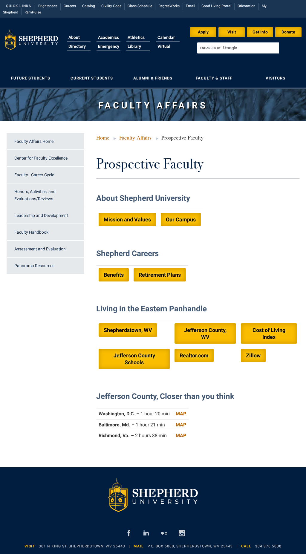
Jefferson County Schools (134, 358)
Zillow (253, 355)
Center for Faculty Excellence (41, 158)
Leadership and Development (41, 215)
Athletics (136, 37)
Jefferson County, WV (205, 333)
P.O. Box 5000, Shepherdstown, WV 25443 (190, 546)
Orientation (246, 6)
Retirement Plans (160, 275)
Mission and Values (127, 219)
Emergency (108, 46)
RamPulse (33, 12)
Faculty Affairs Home (33, 141)
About (74, 37)
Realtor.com (194, 355)
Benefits (114, 275)
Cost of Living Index (269, 333)
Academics (108, 37)
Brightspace (47, 6)
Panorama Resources (34, 265)
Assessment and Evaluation (40, 249)
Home (102, 137)
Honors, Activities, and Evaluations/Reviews (35, 195)
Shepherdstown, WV (128, 330)
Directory (77, 46)
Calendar (166, 37)
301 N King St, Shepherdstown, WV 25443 (82, 546)
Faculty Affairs (135, 137)
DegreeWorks (169, 6)
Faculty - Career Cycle (34, 174)
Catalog (88, 6)
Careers (70, 6)
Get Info (260, 32)
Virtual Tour (163, 50)
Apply (203, 32)
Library (134, 46)
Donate (288, 32)
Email (190, 6)
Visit (231, 32)
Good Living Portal (216, 6)
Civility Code (111, 6)
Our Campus (181, 219)
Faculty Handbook (31, 232)
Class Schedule (140, 6)
